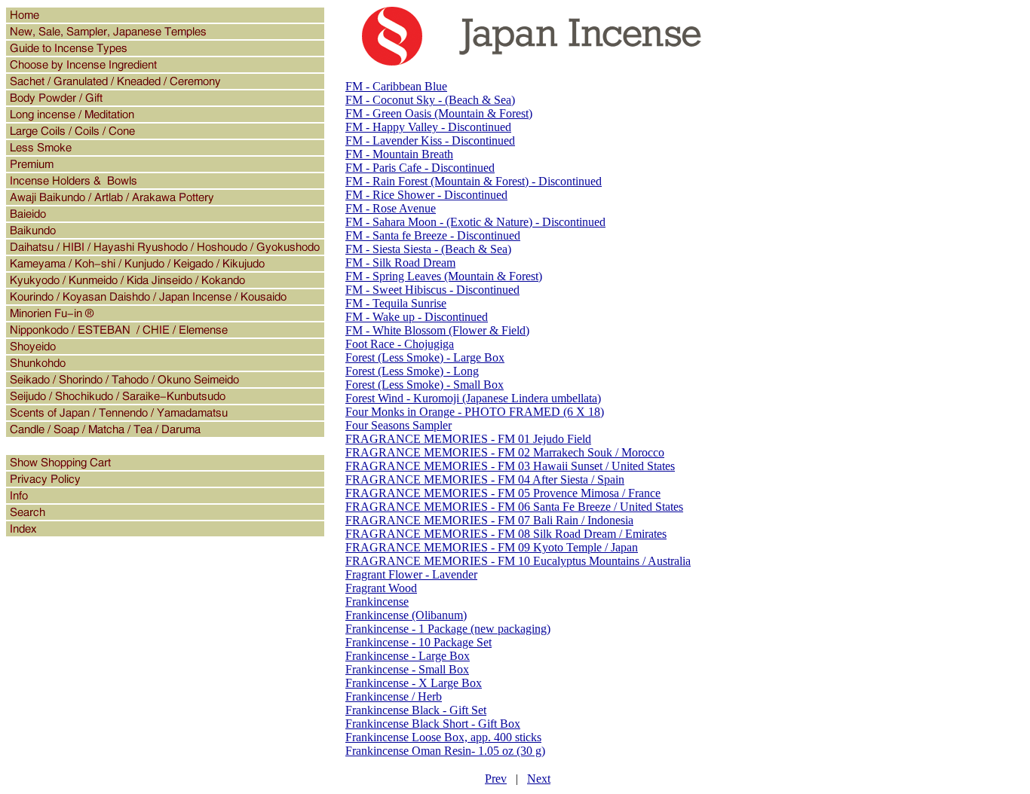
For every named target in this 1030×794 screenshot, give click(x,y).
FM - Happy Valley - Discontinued (428, 127)
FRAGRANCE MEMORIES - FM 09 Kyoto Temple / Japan (491, 547)
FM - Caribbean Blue (396, 86)
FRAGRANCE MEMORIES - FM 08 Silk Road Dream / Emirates (506, 533)
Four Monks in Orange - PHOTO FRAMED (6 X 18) (474, 411)
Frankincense (377, 601)
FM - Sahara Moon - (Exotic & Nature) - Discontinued (475, 221)
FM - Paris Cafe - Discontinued (420, 167)
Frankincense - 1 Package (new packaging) (447, 628)
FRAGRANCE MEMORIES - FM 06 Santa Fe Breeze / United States (514, 506)
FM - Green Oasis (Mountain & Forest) (438, 113)
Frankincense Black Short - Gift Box (432, 723)
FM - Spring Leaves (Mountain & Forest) (443, 276)
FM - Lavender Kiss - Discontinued (430, 140)
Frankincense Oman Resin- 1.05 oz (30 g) (445, 750)
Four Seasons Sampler (398, 425)
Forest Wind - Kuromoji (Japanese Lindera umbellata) (473, 398)
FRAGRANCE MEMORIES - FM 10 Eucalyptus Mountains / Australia (518, 560)
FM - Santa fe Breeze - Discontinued (432, 235)
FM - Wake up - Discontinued (416, 316)
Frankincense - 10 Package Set (418, 642)
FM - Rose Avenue (390, 208)
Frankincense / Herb (393, 696)
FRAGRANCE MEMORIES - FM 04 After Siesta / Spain (484, 479)
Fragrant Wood (381, 588)
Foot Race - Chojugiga (399, 343)
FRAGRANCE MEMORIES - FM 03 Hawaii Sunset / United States (510, 466)
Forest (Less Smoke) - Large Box (424, 357)
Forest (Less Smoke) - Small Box (424, 384)
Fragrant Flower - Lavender (411, 574)
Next (538, 778)
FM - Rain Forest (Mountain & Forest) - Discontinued (473, 181)
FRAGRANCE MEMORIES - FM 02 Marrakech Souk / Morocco (504, 452)
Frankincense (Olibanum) (406, 615)
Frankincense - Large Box (407, 655)
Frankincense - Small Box (407, 669)
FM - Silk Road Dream (400, 262)
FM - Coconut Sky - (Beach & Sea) (430, 99)
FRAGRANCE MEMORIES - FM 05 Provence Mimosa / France (503, 493)
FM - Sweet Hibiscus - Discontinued (432, 289)
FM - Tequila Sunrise (395, 303)
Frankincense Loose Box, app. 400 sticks (443, 737)
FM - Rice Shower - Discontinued (426, 194)
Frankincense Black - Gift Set (415, 710)
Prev (496, 778)
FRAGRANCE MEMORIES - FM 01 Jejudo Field (468, 438)
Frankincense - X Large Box (413, 682)
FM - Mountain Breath (399, 154)
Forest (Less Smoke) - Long (412, 371)
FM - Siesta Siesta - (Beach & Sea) (428, 249)
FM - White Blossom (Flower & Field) (437, 330)
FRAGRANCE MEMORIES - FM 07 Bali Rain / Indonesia (489, 520)
